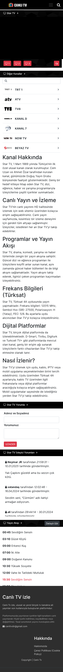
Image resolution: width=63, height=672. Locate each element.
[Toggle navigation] (51, 5)
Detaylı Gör (52, 523)
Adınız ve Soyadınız (16, 413)
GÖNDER (10, 444)
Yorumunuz (11, 425)
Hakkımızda (40, 646)
